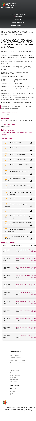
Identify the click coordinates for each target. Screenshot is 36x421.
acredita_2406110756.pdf (23, 267)
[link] (18, 12)
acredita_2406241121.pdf (23, 275)
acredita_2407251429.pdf (23, 310)
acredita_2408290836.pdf (23, 327)
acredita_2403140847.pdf (23, 258)
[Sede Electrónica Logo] (9, 4)
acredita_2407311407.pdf (23, 318)
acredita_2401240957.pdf (23, 250)
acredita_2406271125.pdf (23, 284)
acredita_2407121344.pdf (23, 301)
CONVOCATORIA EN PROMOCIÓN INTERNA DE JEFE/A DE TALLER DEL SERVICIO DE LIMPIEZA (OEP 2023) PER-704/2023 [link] (17, 32)
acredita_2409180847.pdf (23, 336)
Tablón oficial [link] (11, 31)
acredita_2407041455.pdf (23, 293)
